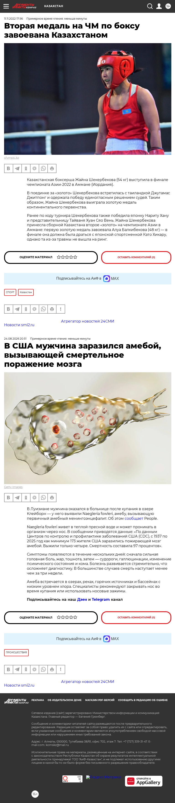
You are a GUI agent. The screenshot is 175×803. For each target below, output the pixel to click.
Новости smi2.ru (19, 325)
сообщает (134, 518)
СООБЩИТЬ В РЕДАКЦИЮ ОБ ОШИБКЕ (143, 700)
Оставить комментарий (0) (136, 257)
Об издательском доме (65, 700)
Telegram (101, 599)
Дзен (82, 599)
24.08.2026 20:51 (15, 338)
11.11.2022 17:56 (13, 18)
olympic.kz (11, 157)
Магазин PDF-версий (99, 700)
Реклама (37, 700)
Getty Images (13, 487)
